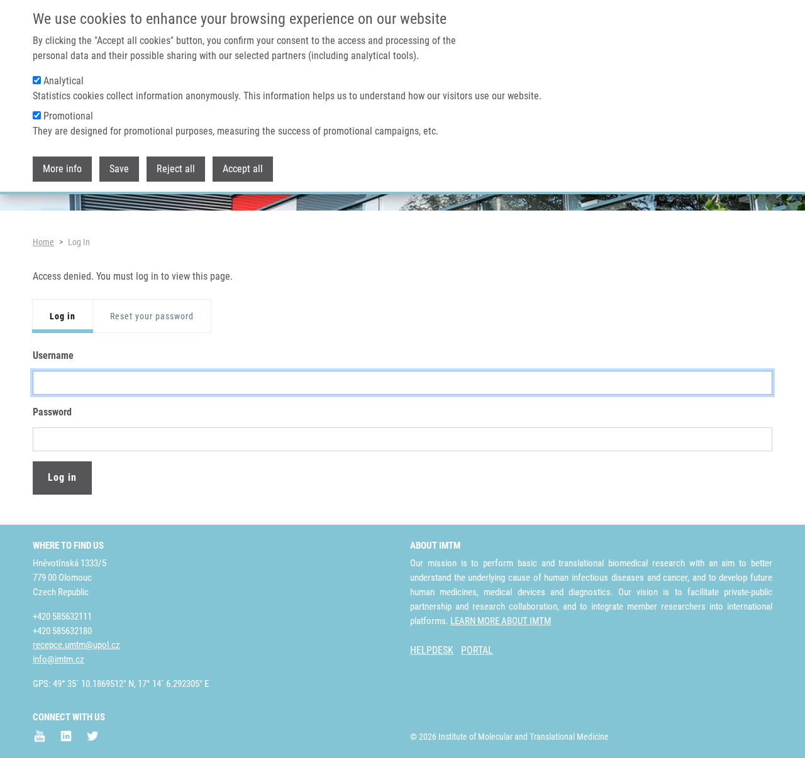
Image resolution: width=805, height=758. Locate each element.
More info (62, 169)
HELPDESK (431, 650)
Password (52, 412)
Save (119, 169)
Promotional (68, 116)
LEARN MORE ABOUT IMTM (500, 621)
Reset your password (152, 316)
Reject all (176, 169)
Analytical (63, 81)
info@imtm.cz (58, 659)
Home (43, 242)
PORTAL (477, 650)
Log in (62, 316)
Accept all (243, 169)
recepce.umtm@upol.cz (76, 645)
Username (53, 355)
